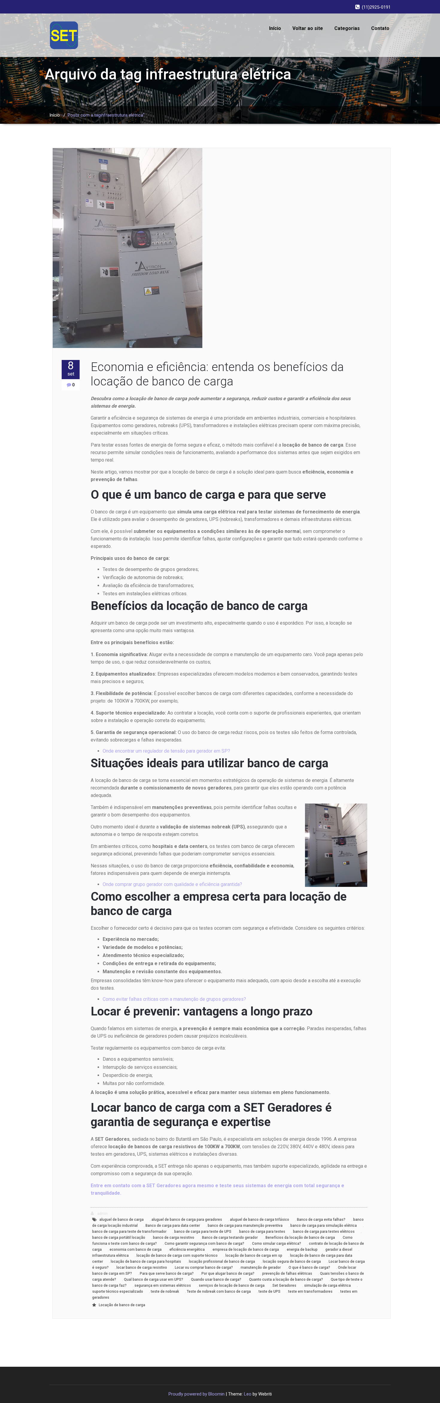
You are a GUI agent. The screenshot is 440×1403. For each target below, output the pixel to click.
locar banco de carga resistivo (141, 1267)
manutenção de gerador (261, 1267)
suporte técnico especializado (117, 1291)
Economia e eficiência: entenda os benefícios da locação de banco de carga (217, 374)
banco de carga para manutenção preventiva (245, 1225)
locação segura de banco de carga (292, 1261)
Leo (247, 1394)
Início (275, 28)
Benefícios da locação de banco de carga (300, 1237)
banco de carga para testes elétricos (324, 1231)
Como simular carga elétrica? (276, 1243)
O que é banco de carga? (309, 1267)
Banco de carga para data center (172, 1225)
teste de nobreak (165, 1291)
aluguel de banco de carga (121, 1219)
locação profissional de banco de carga (222, 1261)
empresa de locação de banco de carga (246, 1249)
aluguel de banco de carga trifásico (259, 1219)
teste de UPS (269, 1291)
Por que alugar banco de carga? (227, 1273)
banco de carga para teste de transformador (129, 1231)
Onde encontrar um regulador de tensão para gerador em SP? (166, 751)
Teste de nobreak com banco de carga (219, 1291)
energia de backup (302, 1249)
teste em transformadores (310, 1291)
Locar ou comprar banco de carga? (204, 1267)
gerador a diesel (338, 1249)
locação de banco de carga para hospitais (146, 1261)
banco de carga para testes (262, 1231)
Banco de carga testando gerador (230, 1237)
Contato (380, 28)
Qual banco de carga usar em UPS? (153, 1279)
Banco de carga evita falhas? (321, 1219)
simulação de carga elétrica (327, 1285)
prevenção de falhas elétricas (287, 1273)
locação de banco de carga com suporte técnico (177, 1255)
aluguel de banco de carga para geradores (186, 1219)
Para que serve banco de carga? (167, 1273)
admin (102, 1213)
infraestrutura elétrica (110, 1255)
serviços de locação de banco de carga (232, 1285)
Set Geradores (284, 1285)
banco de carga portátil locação (118, 1237)
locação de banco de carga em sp (253, 1255)
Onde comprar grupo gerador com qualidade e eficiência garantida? (172, 884)
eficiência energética (187, 1249)
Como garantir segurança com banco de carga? (204, 1243)
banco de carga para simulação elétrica (323, 1225)
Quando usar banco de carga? (216, 1279)
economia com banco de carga (136, 1249)
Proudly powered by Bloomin (196, 1394)
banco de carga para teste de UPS (202, 1231)
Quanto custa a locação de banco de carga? (286, 1279)
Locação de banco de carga (122, 1305)
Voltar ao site (307, 28)
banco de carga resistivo (173, 1237)
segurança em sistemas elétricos (162, 1285)
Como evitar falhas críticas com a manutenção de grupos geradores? (174, 999)
